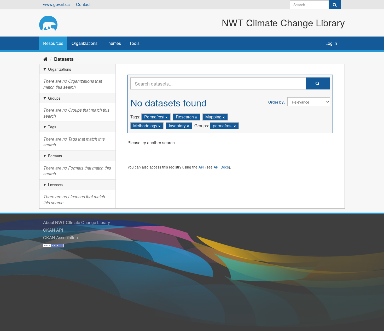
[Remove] (166, 117)
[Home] (45, 58)
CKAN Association (60, 237)
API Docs (221, 167)
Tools (134, 43)
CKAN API (53, 230)
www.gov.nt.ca (56, 4)
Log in (331, 43)
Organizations (84, 43)
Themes (113, 43)
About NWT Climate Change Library (76, 222)
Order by (276, 102)
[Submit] (335, 4)
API (201, 167)
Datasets (64, 59)
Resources (53, 43)
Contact (83, 4)
